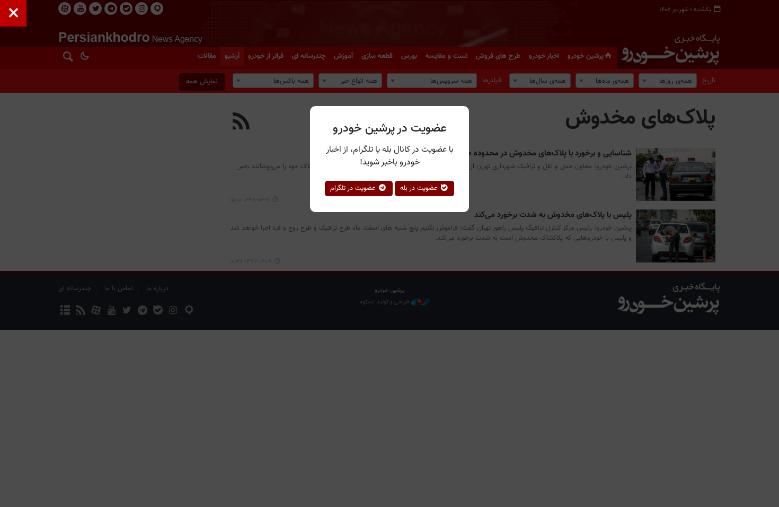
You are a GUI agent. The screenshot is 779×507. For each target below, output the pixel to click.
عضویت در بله (420, 188)
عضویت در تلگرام (354, 188)
